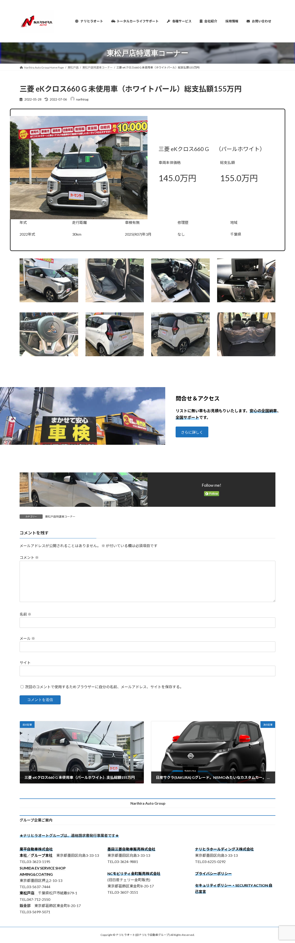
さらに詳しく (192, 432)
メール (27, 638)
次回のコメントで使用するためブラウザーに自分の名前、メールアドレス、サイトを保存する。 (104, 687)
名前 (25, 614)
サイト (25, 662)
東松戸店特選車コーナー (60, 516)
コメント (29, 557)
